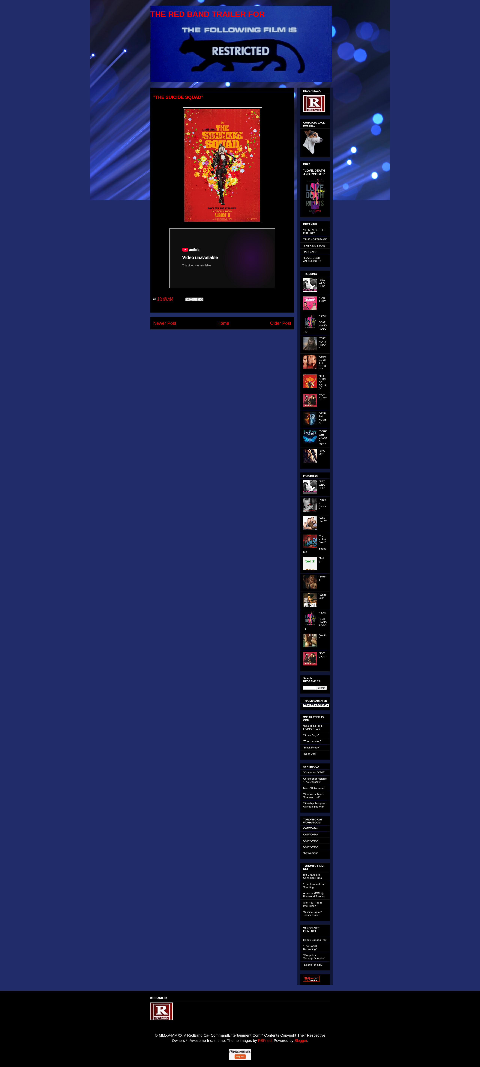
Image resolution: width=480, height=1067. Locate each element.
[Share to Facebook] (198, 299)
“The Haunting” (312, 741)
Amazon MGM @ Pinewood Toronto (314, 895)
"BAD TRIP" (322, 299)
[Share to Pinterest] (201, 299)
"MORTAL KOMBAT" (322, 418)
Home (223, 323)
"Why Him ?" (323, 519)
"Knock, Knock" (322, 504)
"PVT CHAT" (310, 251)
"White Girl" (322, 596)
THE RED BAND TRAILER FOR (207, 14)
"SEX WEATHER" (322, 283)
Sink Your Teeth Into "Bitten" (312, 904)
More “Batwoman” (314, 788)
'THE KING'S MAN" (314, 245)
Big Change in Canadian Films (312, 876)
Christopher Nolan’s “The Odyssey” (315, 780)
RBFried (265, 1041)
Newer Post (164, 323)
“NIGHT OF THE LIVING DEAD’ (313, 727)
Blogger (301, 1041)
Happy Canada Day (314, 939)
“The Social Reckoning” (310, 947)
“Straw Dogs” (311, 735)
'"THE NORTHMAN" (315, 239)
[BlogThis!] (191, 299)
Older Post (280, 323)
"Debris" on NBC (313, 964)
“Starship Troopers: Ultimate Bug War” (314, 805)
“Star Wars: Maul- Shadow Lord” (313, 796)
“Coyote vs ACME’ (314, 772)
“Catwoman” (310, 852)
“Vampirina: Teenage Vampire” (314, 957)
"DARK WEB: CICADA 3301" (323, 437)
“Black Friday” (311, 747)
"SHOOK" (322, 452)
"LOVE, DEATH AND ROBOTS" (314, 172)
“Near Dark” (310, 753)
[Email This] (187, 299)
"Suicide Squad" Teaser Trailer (312, 913)
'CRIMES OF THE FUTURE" (313, 232)
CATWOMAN (311, 828)
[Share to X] (194, 299)
